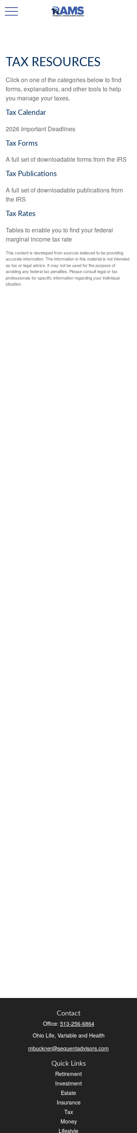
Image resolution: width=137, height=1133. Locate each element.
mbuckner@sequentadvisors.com (68, 1048)
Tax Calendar (26, 112)
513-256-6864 (77, 1023)
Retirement (68, 1073)
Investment (68, 1083)
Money (69, 1121)
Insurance (69, 1102)
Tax (68, 1112)
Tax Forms (22, 143)
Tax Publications (31, 174)
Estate (68, 1092)
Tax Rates (20, 214)
